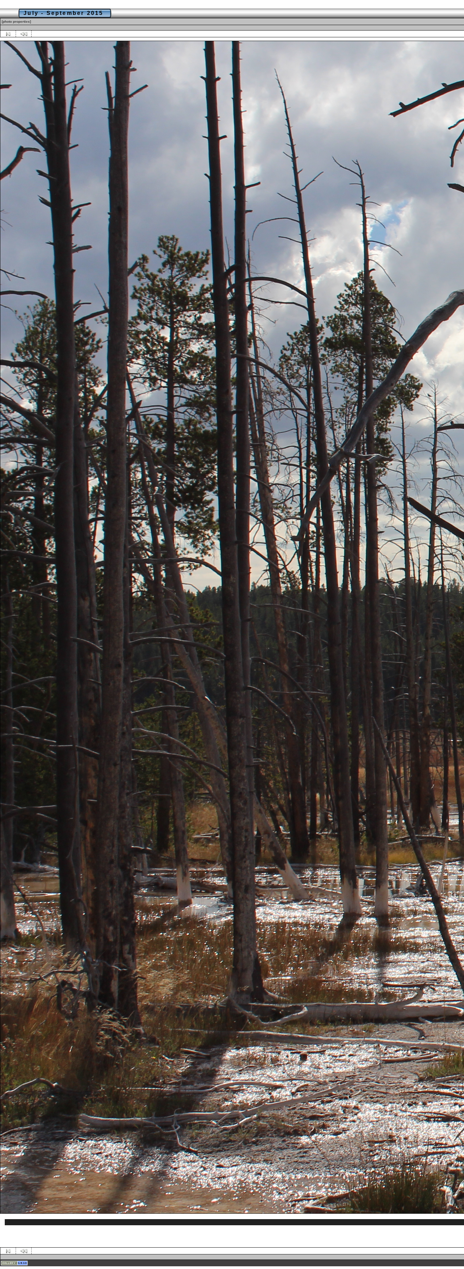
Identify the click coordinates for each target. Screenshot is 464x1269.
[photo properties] (16, 21)
